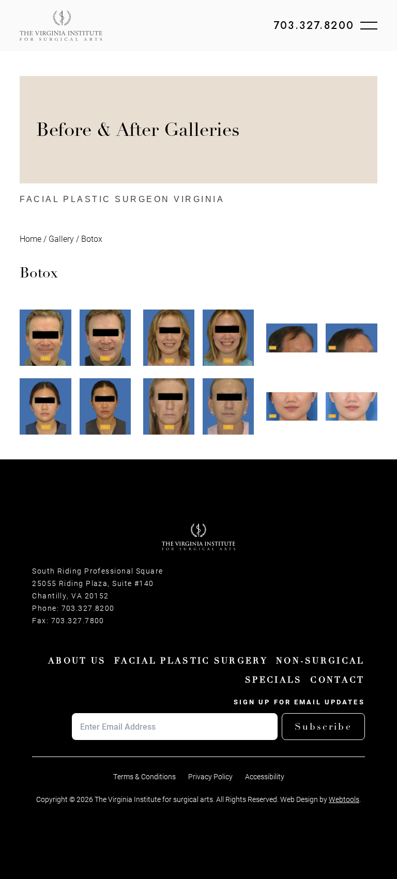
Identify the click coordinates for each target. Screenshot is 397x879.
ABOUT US (77, 661)
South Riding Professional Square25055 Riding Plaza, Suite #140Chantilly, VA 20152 (97, 583)
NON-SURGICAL (320, 661)
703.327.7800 (77, 620)
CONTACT (337, 680)
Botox (91, 238)
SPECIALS (273, 680)
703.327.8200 (314, 26)
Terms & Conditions (144, 776)
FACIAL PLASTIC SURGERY (191, 661)
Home (30, 238)
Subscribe (323, 726)
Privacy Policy (210, 776)
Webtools (344, 799)
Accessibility (264, 776)
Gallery (61, 238)
